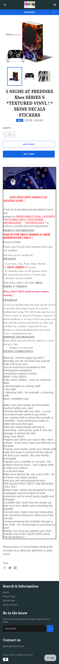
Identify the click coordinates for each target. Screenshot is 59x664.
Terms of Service (10, 605)
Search (6, 592)
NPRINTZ (12, 655)
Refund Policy (9, 600)
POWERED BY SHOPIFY (24, 655)
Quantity (7, 128)
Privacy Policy (9, 596)
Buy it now (29, 154)
